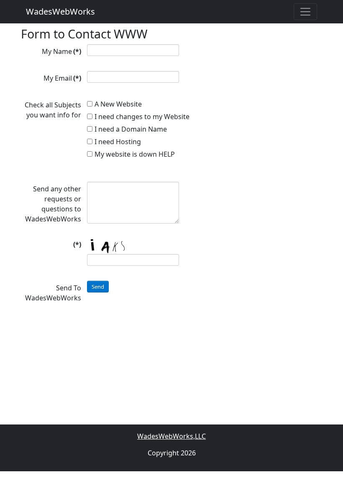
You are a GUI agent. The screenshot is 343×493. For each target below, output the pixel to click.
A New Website (118, 104)
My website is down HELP (135, 154)
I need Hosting (118, 141)
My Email (62, 78)
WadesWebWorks (60, 11)
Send (98, 286)
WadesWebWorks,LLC (171, 436)
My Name (61, 51)
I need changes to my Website (142, 116)
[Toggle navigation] (305, 11)
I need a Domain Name (131, 129)
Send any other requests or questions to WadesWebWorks (53, 204)
